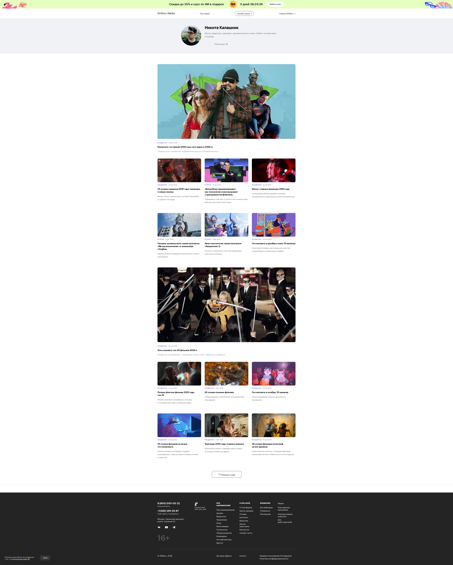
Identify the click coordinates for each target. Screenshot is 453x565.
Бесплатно (244, 529)
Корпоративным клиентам (285, 515)
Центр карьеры (246, 510)
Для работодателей (285, 520)
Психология (221, 529)
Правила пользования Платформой (276, 556)
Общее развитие (224, 532)
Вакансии (243, 520)
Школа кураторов (244, 525)
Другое (219, 542)
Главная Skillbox (286, 13)
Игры (218, 522)
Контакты (243, 517)
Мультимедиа (222, 526)
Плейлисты (265, 510)
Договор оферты (224, 555)
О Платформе (245, 507)
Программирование (225, 509)
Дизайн (219, 512)
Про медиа (205, 13)
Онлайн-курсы (243, 13)
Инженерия (221, 535)
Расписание (265, 513)
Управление (221, 519)
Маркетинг (221, 516)
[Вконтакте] (158, 527)
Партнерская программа (284, 508)
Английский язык (224, 539)
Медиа (281, 503)
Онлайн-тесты (245, 532)
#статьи (208, 185)
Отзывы (242, 513)
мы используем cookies (20, 559)
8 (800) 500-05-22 (168, 503)
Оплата (242, 555)
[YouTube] (166, 527)
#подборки (162, 143)
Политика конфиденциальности (274, 558)
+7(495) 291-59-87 (168, 510)
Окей (45, 558)
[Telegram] (173, 527)
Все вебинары (266, 507)
